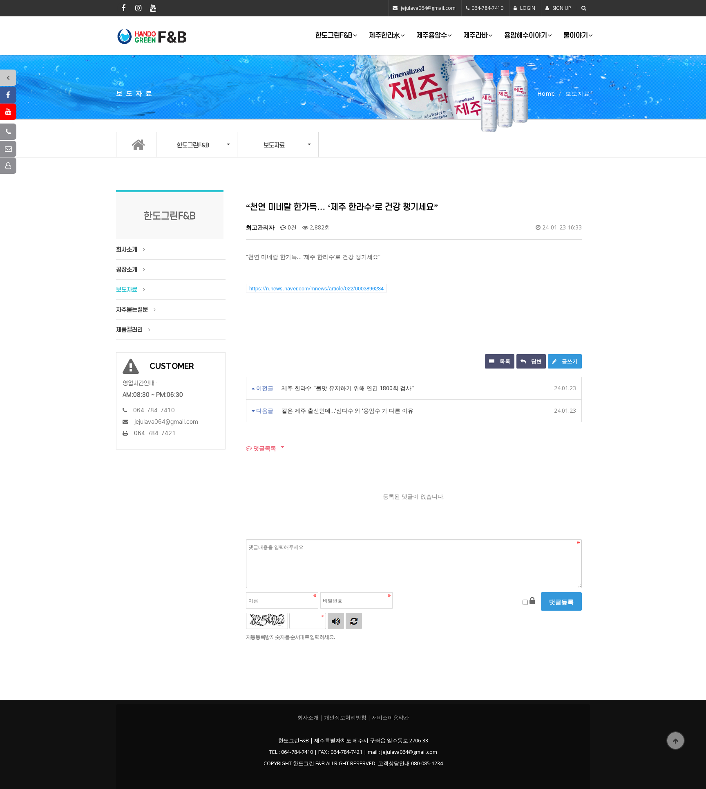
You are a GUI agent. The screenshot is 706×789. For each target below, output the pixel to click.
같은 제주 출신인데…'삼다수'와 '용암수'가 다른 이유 (347, 410)
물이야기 (575, 35)
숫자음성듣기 (336, 621)
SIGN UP (561, 7)
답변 (536, 361)
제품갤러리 (129, 329)
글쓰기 (569, 361)
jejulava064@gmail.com (428, 7)
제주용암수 (431, 35)
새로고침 (354, 621)
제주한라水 (384, 35)
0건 (291, 227)
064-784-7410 (487, 7)
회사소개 (126, 249)
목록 (504, 361)
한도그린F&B (334, 35)
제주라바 (475, 35)
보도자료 (126, 289)
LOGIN (527, 7)
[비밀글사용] (532, 600)
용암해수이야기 (525, 35)
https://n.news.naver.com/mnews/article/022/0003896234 (316, 288)
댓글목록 (264, 448)
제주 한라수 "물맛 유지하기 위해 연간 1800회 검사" (348, 388)
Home (546, 93)
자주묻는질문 (132, 309)
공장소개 (126, 269)
